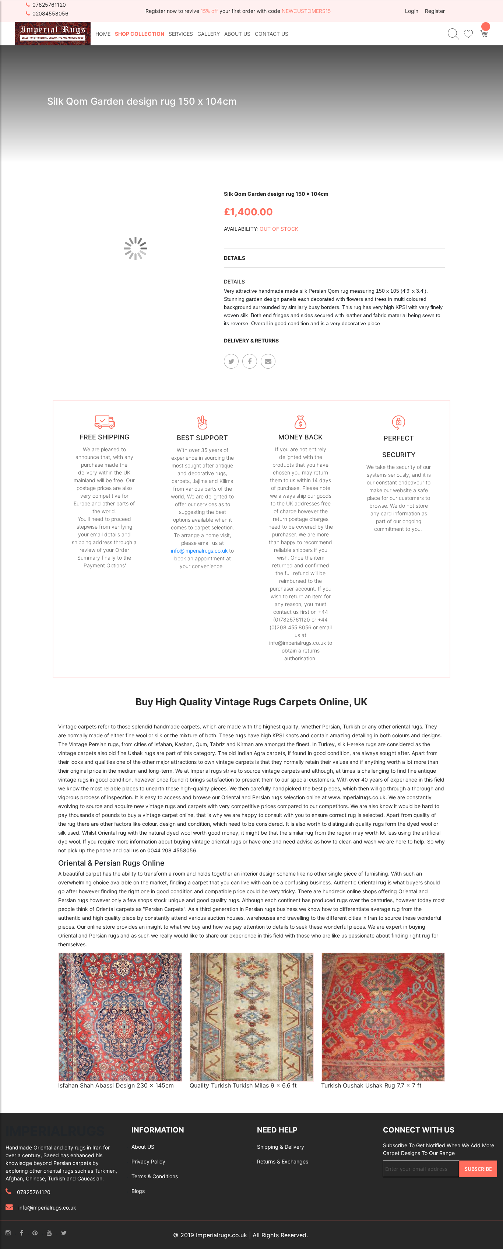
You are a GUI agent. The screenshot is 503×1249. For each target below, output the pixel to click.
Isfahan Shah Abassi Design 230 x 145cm (116, 1085)
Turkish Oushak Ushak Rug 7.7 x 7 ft (371, 1085)
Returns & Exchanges (282, 1161)
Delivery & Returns (251, 340)
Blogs (138, 1191)
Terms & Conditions (154, 1176)
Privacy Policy (148, 1161)
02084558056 (50, 13)
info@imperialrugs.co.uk (199, 550)
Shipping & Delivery (280, 1147)
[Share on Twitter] (231, 361)
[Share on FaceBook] (249, 361)
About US (142, 1147)
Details (234, 258)
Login (411, 11)
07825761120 (49, 4)
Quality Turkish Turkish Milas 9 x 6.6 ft (243, 1085)
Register (435, 11)
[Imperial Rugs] (53, 33)
